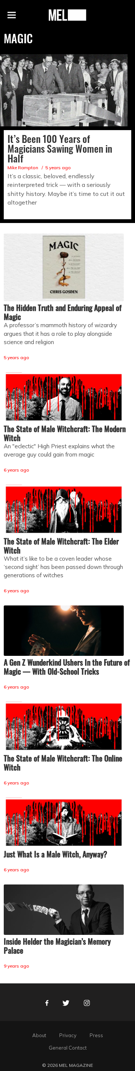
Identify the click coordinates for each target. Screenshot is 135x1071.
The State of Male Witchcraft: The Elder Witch (61, 546)
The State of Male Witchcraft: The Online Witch (63, 762)
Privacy (67, 1035)
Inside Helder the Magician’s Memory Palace (57, 946)
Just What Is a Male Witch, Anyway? (55, 854)
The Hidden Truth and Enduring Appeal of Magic (63, 312)
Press (96, 1035)
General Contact (68, 1048)
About (39, 1035)
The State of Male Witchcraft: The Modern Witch (65, 433)
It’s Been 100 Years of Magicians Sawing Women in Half (60, 148)
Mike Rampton (23, 167)
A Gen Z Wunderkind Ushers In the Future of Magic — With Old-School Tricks (67, 667)
